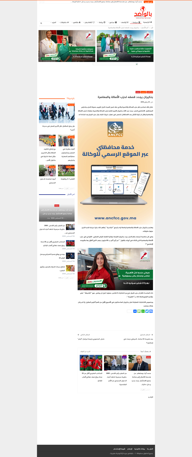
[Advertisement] (77, 11)
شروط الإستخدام (119, 449)
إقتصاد (123, 22)
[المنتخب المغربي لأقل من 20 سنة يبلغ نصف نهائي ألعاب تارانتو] (91, 363)
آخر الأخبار (149, 92)
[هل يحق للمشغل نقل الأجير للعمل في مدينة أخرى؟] (57, 113)
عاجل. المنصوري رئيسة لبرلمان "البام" (91, 339)
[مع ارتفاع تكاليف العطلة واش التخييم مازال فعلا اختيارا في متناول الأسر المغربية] (47, 140)
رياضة (101, 22)
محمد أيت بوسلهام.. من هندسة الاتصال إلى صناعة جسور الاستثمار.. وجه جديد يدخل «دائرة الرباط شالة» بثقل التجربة (100, 1)
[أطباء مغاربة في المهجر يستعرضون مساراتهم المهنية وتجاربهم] (66, 140)
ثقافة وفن (88, 22)
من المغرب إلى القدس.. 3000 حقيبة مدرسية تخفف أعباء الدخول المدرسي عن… (57, 229)
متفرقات (63, 22)
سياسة (135, 22)
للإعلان (129, 449)
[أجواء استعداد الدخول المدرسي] (47, 170)
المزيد (54, 22)
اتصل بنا (150, 449)
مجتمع (112, 22)
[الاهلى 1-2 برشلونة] (66, 170)
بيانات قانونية (139, 449)
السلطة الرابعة (70, 167)
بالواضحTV (71, 104)
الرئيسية (146, 22)
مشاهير (75, 22)
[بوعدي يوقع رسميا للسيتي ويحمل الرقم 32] (70, 256)
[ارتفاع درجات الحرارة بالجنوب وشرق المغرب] (70, 268)
